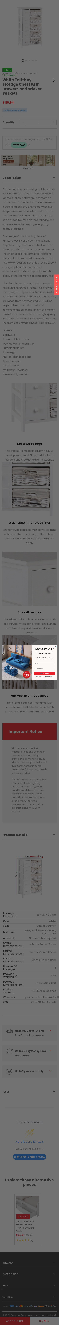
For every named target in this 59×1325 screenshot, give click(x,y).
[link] (17, 652)
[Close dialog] (55, 647)
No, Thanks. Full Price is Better (44, 676)
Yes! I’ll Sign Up (44, 673)
